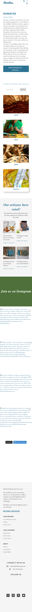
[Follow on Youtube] (23, 595)
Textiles (5, 17)
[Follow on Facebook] (8, 595)
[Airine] (16, 154)
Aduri (16, 115)
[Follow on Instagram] (13, 595)
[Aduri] (16, 104)
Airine (16, 164)
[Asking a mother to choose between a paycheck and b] (16, 357)
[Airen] (16, 129)
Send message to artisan (15, 69)
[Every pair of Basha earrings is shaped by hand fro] (16, 390)
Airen (16, 139)
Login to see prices (8, 243)
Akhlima (16, 189)
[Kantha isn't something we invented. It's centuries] (16, 423)
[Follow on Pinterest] (18, 595)
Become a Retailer (11, 511)
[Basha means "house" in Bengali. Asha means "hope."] (16, 324)
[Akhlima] (16, 178)
